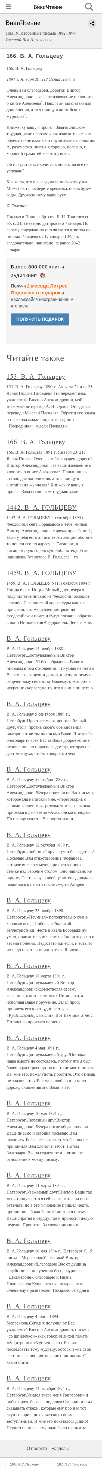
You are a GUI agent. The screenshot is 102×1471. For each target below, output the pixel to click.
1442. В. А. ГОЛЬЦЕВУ (42, 507)
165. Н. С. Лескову (24, 1464)
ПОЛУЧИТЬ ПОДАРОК (40, 319)
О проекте (37, 1448)
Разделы (60, 1448)
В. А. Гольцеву (29, 638)
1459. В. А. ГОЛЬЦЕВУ (42, 572)
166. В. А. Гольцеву (36, 441)
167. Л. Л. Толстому (72, 1464)
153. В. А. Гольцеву (36, 376)
